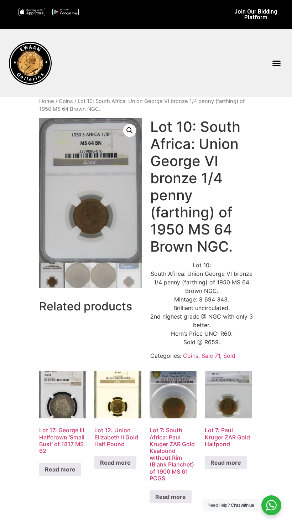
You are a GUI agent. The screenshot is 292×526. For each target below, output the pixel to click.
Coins (66, 101)
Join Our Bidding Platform (255, 14)
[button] (276, 63)
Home (46, 101)
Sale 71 (211, 355)
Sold (229, 355)
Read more (60, 469)
